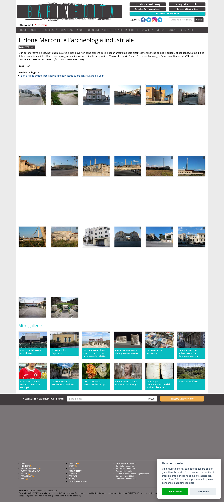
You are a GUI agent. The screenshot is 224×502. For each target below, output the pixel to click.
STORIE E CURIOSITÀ (30, 468)
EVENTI (118, 29)
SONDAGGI (73, 473)
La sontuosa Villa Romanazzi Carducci (63, 383)
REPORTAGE (67, 29)
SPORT (81, 29)
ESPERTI (129, 29)
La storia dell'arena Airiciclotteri (30, 352)
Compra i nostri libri (125, 476)
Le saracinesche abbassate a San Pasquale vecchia (188, 353)
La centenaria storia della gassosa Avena (126, 352)
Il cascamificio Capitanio (59, 352)
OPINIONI (93, 29)
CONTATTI (187, 29)
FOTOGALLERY (145, 29)
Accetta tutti (175, 491)
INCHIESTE (36, 29)
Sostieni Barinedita (124, 471)
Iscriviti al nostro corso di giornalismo (132, 473)
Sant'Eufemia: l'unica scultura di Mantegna (127, 383)
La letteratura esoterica (154, 352)
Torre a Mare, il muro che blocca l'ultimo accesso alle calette (95, 353)
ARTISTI (106, 29)
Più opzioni (203, 491)
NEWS (23, 478)
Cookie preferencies (78, 481)
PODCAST (172, 29)
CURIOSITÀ (51, 29)
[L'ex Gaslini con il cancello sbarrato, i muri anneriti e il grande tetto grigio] (128, 165)
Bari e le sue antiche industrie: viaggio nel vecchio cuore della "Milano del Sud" (62, 75)
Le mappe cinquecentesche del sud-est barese (158, 384)
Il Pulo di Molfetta (188, 381)
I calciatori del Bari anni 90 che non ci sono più (30, 384)
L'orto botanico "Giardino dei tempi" (94, 383)
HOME (23, 29)
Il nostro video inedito (182, 398)
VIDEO (160, 29)
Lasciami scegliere (184, 482)
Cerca (199, 19)
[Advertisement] (112, 130)
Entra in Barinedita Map (126, 478)
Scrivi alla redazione (125, 466)
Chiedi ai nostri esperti (126, 463)
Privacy (72, 478)
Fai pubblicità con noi (125, 468)
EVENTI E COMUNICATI (30, 471)
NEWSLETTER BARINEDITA (43, 398)
